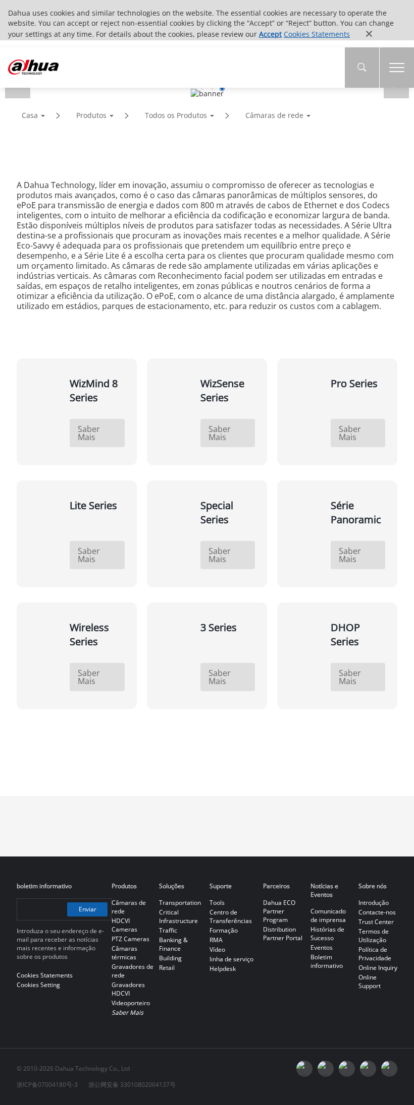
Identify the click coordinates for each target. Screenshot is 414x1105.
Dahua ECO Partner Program (279, 911)
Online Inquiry (377, 967)
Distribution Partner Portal (282, 933)
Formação (224, 930)
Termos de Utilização (373, 935)
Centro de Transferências (231, 916)
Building (170, 958)
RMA (216, 940)
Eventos (321, 947)
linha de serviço (231, 959)
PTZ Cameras (130, 939)
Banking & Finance (173, 944)
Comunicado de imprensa (328, 915)
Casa (30, 115)
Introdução (373, 902)
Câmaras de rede (274, 115)
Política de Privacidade (374, 953)
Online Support (369, 981)
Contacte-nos (377, 912)
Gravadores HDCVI (128, 989)
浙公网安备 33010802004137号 (132, 1084)
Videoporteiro (131, 1003)
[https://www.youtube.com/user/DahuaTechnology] (326, 1069)
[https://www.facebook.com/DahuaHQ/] (304, 1069)
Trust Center (376, 921)
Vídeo (217, 949)
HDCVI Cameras (124, 925)
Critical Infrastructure (178, 916)
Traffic (168, 930)
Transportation (180, 902)
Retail (167, 967)
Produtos (91, 115)
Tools (217, 902)
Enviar (87, 909)
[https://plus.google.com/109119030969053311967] (368, 1069)
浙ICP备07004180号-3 (47, 1084)
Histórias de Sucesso (327, 933)
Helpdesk (223, 968)
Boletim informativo (326, 961)
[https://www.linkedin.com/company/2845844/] (347, 1069)
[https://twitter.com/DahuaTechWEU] (389, 1069)
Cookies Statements (317, 34)
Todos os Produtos (176, 115)
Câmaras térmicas (124, 952)
